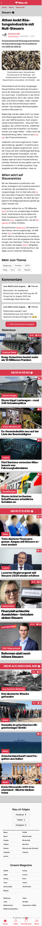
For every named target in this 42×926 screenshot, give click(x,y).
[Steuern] (21, 12)
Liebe (5, 874)
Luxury (24, 874)
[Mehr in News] (21, 373)
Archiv (5, 856)
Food (24, 878)
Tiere (5, 882)
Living (24, 871)
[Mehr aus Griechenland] (21, 666)
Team (24, 898)
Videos (6, 844)
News (11, 7)
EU (36, 192)
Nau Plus (25, 844)
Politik (24, 832)
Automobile (7, 886)
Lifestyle (6, 852)
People (6, 840)
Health (5, 871)
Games (6, 848)
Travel (24, 882)
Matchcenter (27, 836)
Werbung (6, 898)
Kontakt (25, 902)
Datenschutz (8, 905)
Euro (4, 211)
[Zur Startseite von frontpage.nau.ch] (21, 3)
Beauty (6, 890)
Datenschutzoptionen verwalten (11, 909)
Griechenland (13, 36)
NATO (25, 245)
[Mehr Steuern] (21, 511)
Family (5, 878)
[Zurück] (1, 2)
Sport (5, 836)
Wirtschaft (20, 7)
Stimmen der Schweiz (30, 848)
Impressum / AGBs (29, 905)
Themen (25, 852)
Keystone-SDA (14, 34)
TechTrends (26, 886)
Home (4, 7)
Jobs (5, 902)
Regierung (20, 227)
